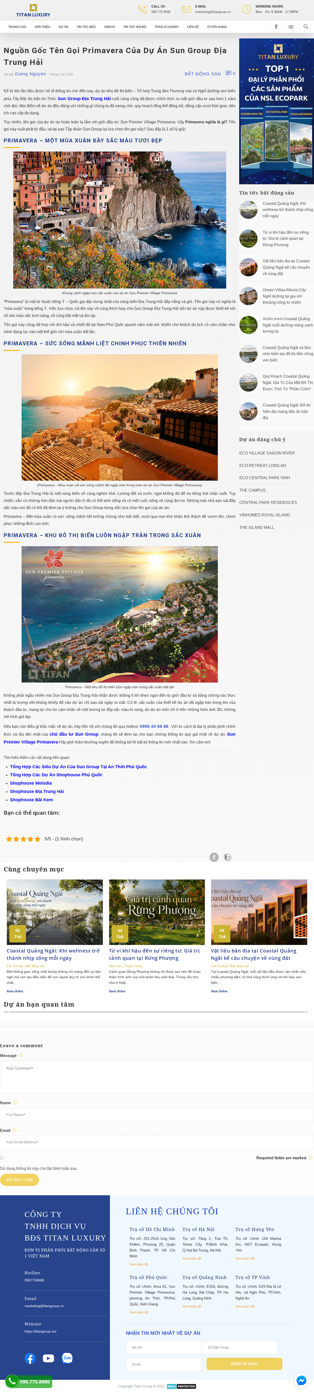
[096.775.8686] (12, 1381)
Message (9, 1056)
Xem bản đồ (139, 1264)
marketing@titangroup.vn (213, 12)
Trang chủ (17, 27)
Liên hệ (193, 27)
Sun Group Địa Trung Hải (84, 98)
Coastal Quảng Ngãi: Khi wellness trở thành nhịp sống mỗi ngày (288, 209)
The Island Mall (256, 527)
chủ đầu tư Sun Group (74, 734)
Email (5, 1130)
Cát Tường (14, 966)
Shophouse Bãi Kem (31, 799)
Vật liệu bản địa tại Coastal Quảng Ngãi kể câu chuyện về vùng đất (286, 267)
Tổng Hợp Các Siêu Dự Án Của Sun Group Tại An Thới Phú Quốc (78, 766)
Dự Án (63, 27)
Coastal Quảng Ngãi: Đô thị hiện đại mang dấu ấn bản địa (287, 411)
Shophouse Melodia (31, 783)
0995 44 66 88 (154, 726)
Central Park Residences (268, 502)
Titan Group (143, 1386)
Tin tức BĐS (86, 27)
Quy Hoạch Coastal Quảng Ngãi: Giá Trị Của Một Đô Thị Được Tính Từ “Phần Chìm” (288, 382)
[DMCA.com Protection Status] (181, 1386)
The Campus (252, 490)
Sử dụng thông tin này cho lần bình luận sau (38, 1168)
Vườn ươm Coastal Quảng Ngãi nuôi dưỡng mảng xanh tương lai (288, 325)
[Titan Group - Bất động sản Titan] (33, 10)
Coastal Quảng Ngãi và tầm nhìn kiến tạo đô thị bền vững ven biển (288, 354)
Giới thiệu (42, 27)
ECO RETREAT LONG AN (262, 466)
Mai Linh (115, 966)
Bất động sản (203, 73)
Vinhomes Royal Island (264, 515)
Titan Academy (167, 27)
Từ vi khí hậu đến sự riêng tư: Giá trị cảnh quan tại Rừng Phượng (286, 238)
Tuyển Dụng (217, 27)
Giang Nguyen (30, 73)
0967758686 (34, 1280)
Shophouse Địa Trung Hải (37, 791)
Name (6, 1103)
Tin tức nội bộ (134, 27)
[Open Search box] (306, 27)
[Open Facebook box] (276, 27)
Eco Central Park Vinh (264, 478)
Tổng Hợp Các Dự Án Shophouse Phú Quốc (56, 774)
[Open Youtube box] (291, 27)
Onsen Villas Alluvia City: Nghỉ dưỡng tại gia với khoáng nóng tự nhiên (285, 296)
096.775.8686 (160, 12)
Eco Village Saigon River (267, 453)
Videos (109, 27)
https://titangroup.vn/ (40, 1331)
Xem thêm (15, 991)
